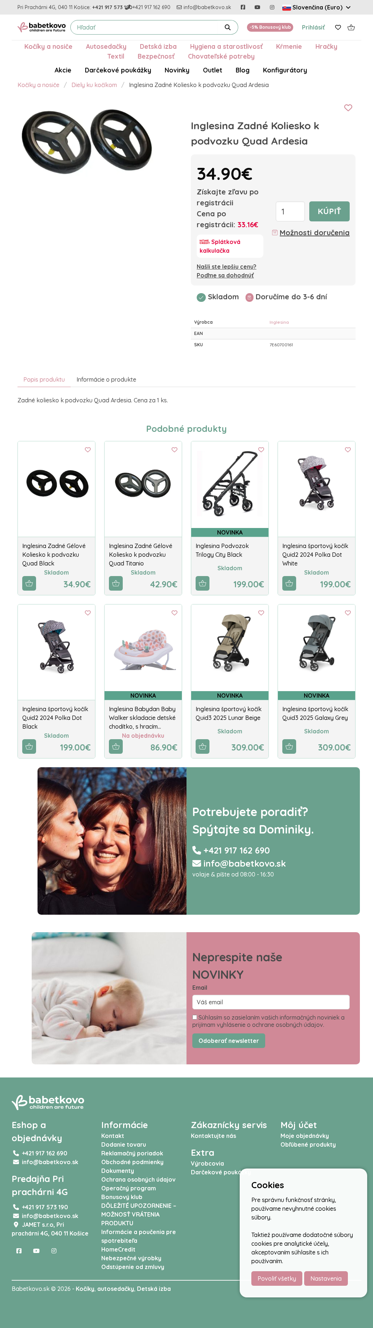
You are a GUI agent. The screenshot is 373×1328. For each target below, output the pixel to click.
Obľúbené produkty (308, 1144)
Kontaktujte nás (213, 1135)
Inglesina (279, 322)
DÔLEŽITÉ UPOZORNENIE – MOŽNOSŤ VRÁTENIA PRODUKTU (138, 1214)
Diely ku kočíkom (94, 84)
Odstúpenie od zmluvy (132, 1266)
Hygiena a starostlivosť (226, 46)
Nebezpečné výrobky (131, 1258)
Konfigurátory (285, 70)
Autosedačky (106, 46)
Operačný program (128, 1188)
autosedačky (115, 1288)
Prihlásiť (313, 27)
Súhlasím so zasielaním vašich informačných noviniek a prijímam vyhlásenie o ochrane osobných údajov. (268, 1021)
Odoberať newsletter (229, 1040)
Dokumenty (117, 1170)
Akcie (63, 70)
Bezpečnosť (156, 56)
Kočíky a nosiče (48, 46)
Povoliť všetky (277, 1278)
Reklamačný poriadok (132, 1153)
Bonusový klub (121, 1197)
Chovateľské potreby (221, 56)
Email (199, 987)
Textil (115, 56)
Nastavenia (326, 1278)
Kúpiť (329, 211)
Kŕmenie (289, 46)
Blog (243, 70)
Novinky (177, 70)
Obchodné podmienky (132, 1162)
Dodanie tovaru (123, 1144)
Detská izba (158, 46)
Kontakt (112, 1135)
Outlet (212, 70)
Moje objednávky (304, 1135)
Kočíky (85, 1288)
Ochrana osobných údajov (138, 1179)
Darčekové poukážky (118, 70)
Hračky (326, 46)
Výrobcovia (207, 1163)
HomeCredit (118, 1249)
